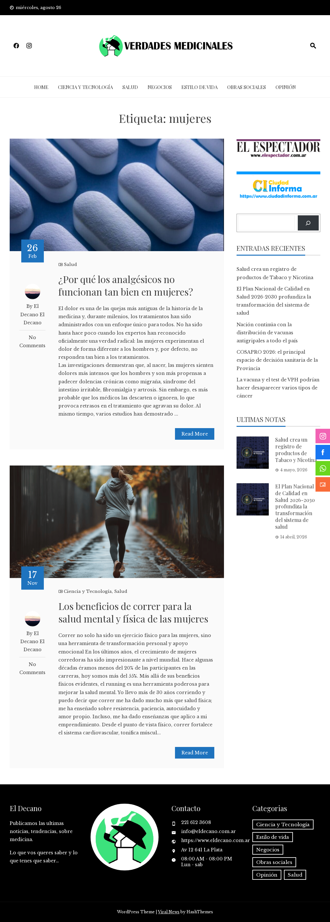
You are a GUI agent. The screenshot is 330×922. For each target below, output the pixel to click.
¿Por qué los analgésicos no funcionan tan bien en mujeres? (125, 285)
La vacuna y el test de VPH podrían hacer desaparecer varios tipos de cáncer (278, 388)
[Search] (308, 222)
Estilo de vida (199, 87)
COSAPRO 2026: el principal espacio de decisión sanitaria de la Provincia (277, 360)
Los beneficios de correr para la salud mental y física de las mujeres (133, 612)
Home (41, 87)
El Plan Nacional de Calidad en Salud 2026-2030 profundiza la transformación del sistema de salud (295, 506)
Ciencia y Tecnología (85, 87)
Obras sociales (246, 87)
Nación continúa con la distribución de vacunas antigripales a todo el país (267, 333)
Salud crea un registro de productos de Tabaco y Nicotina (296, 449)
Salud (130, 87)
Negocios (160, 87)
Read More (194, 434)
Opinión (286, 87)
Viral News (169, 911)
